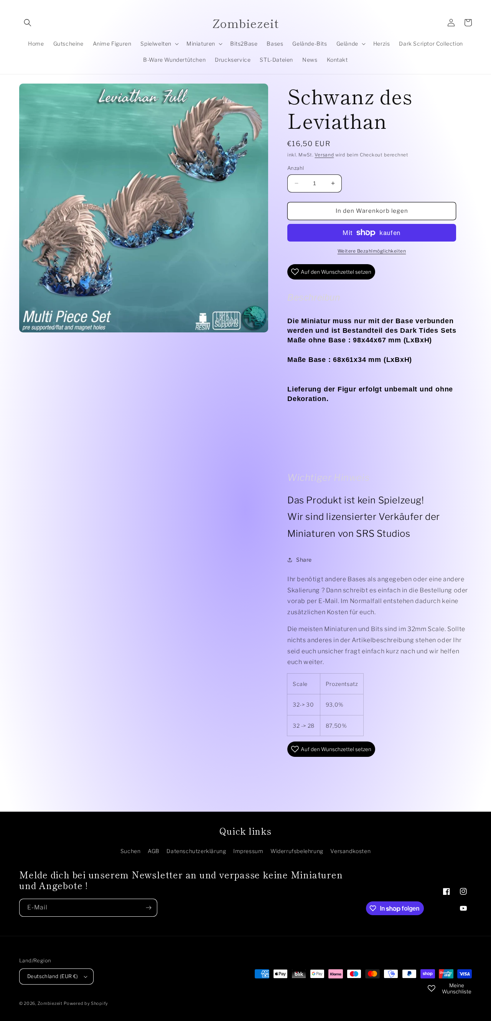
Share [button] (304, 559)
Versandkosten (350, 851)
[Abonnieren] (148, 908)
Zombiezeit (50, 1003)
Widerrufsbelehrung (296, 851)
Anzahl (295, 168)
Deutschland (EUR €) (52, 976)
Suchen (130, 851)
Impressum (248, 851)
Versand (324, 155)
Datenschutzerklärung (196, 851)
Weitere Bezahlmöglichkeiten (372, 251)
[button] (27, 22)
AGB (154, 851)
